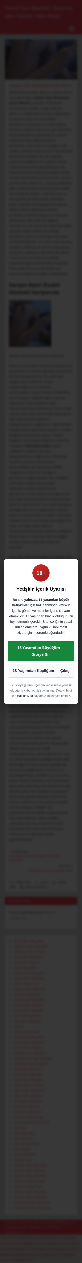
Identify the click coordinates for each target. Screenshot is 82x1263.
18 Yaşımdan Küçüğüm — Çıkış (41, 670)
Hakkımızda (25, 695)
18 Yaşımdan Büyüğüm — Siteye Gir (41, 651)
